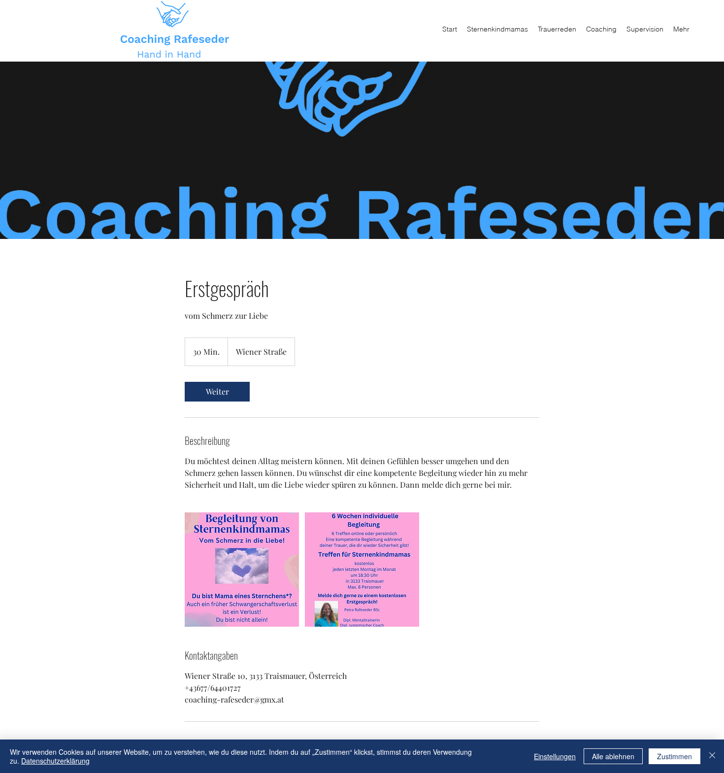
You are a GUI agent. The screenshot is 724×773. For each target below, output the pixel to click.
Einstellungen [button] (555, 756)
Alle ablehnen (613, 756)
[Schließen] (712, 756)
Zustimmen (674, 756)
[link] (217, 392)
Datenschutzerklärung (55, 761)
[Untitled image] (242, 569)
